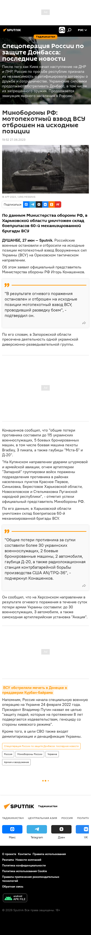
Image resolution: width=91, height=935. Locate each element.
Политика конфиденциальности (24, 865)
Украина (52, 754)
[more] (84, 323)
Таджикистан (13, 818)
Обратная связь (12, 886)
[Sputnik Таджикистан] (12, 32)
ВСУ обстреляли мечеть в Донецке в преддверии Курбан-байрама (35, 690)
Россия (8, 754)
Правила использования (49, 854)
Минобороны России (29, 754)
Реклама (8, 860)
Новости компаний (28, 860)
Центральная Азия (42, 818)
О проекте (9, 854)
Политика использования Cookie (24, 871)
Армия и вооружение (16, 762)
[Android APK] (15, 898)
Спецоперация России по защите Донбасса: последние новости (41, 746)
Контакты (24, 854)
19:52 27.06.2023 (13, 140)
